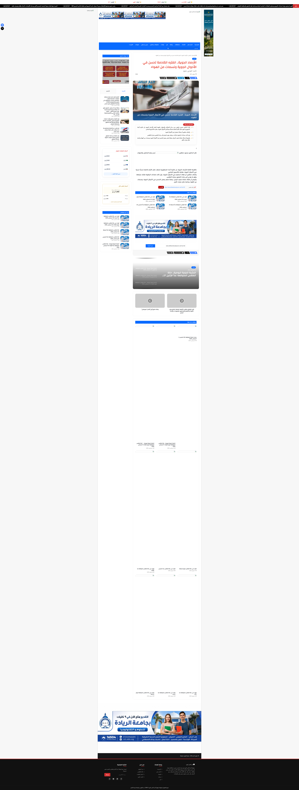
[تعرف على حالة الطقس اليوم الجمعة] (187, 509)
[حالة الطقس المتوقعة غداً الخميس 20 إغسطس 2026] (160, 206)
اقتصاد (183, 45)
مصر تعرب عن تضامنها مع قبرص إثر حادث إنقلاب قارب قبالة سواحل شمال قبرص (111, 130)
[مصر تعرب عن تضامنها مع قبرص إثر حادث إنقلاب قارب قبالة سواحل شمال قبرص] (124, 130)
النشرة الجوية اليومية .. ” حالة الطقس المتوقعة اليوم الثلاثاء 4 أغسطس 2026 (145, 444)
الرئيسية (197, 45)
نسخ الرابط (150, 246)
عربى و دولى (144, 45)
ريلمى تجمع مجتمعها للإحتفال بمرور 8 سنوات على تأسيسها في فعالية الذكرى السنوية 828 (255, 6)
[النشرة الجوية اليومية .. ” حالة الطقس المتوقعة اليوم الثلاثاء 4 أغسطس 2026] (144, 383)
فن (167, 45)
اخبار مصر (189, 45)
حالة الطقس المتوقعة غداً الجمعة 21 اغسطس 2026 (111, 231)
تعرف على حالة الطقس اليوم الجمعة (188, 569)
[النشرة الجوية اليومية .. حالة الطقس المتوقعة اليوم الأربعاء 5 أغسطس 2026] (166, 383)
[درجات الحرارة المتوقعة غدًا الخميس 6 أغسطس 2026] (187, 330)
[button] (132, 15)
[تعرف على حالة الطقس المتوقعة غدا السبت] (166, 633)
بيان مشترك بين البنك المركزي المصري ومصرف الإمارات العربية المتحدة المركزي (112, 137)
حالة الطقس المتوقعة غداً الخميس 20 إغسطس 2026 (111, 238)
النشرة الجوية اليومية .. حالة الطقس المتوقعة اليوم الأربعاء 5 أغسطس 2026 (167, 444)
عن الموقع (141, 769)
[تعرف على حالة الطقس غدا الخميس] (166, 509)
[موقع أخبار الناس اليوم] (194, 12)
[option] (166, 273)
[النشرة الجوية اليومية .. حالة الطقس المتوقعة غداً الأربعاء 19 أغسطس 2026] (124, 246)
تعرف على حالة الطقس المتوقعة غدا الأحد (188, 693)
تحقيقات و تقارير (154, 45)
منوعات (137, 45)
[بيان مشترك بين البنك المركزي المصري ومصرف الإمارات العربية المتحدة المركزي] (124, 138)
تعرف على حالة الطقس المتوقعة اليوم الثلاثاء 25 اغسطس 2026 (111, 224)
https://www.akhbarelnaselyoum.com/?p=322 (175, 187)
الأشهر (108, 91)
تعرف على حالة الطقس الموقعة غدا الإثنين (145, 569)
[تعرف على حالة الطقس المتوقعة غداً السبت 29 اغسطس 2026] (192, 198)
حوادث (162, 45)
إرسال (107, 774)
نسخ (160, 187)
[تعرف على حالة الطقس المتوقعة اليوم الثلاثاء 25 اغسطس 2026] (160, 198)
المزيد (131, 45)
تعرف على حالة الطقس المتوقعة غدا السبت (166, 693)
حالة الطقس (140, 771)
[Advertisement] (149, 31)
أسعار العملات (140, 774)
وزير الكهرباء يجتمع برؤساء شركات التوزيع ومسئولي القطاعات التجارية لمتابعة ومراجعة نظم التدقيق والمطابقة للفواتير (111, 121)
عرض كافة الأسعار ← (115, 174)
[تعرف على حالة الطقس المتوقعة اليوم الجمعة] (144, 633)
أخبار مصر (158, 771)
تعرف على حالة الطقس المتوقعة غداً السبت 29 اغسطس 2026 (111, 217)
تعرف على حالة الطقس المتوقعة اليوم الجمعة (145, 693)
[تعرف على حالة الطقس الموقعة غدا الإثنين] (144, 509)
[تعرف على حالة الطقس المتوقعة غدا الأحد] (187, 633)
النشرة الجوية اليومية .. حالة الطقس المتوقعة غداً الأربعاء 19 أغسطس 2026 (110, 245)
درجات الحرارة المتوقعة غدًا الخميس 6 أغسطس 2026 (188, 338)
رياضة (171, 45)
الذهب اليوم (140, 777)
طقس (189, 55)
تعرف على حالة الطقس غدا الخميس (167, 569)
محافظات (177, 45)
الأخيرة (123, 91)
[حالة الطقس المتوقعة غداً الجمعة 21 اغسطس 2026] (192, 206)
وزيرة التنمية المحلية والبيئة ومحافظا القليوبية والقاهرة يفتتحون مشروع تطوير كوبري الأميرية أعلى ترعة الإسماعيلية (46, 6)
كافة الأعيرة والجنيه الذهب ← (116, 202)
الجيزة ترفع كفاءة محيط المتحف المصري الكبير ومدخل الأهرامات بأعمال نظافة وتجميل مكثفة (196, 6)
